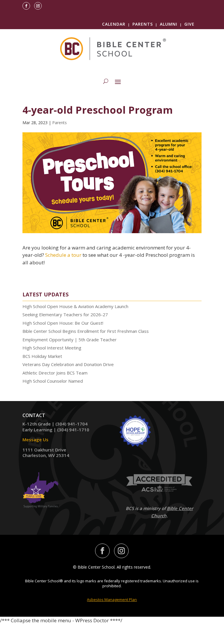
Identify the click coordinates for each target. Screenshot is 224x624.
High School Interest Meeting (51, 348)
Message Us (35, 439)
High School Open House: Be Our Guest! (62, 323)
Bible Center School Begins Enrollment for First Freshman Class (85, 331)
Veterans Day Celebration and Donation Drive (68, 364)
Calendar (113, 24)
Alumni (168, 24)
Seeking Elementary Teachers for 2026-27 (65, 314)
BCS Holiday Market (42, 356)
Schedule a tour (63, 255)
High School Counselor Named (52, 381)
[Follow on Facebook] (26, 6)
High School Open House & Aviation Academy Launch (75, 306)
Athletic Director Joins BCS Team (55, 373)
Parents (142, 24)
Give (189, 24)
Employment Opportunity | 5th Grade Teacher (69, 339)
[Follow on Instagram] (38, 6)
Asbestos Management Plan (112, 599)
